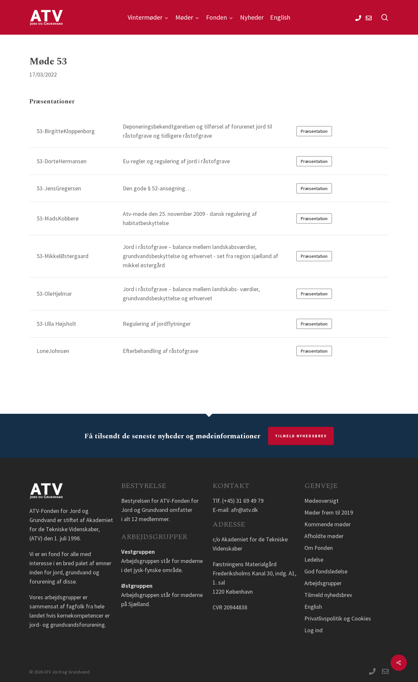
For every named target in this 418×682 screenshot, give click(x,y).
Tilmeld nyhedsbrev (301, 435)
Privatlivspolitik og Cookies (337, 618)
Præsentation (314, 131)
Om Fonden (318, 547)
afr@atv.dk (244, 510)
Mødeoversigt (321, 500)
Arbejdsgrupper (323, 583)
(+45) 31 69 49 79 (243, 500)
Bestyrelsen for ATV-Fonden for (160, 500)
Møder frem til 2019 (328, 512)
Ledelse (313, 559)
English (313, 606)
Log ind (313, 630)
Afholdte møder (324, 536)
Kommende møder (327, 524)
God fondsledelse (325, 571)
